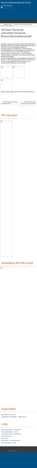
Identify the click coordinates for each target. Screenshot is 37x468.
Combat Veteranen (6, 436)
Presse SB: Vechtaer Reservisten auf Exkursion (28, 102)
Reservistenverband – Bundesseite (11, 434)
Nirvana (19, 450)
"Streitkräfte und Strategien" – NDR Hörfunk (13, 417)
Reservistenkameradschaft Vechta (16, 2)
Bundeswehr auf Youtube (8, 414)
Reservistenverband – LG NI (9, 432)
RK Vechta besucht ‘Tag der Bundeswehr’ (9, 102)
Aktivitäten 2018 (7, 24)
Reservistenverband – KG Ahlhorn (11, 429)
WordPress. (25, 450)
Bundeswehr (4, 438)
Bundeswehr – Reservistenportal (10, 440)
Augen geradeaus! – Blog (8, 442)
